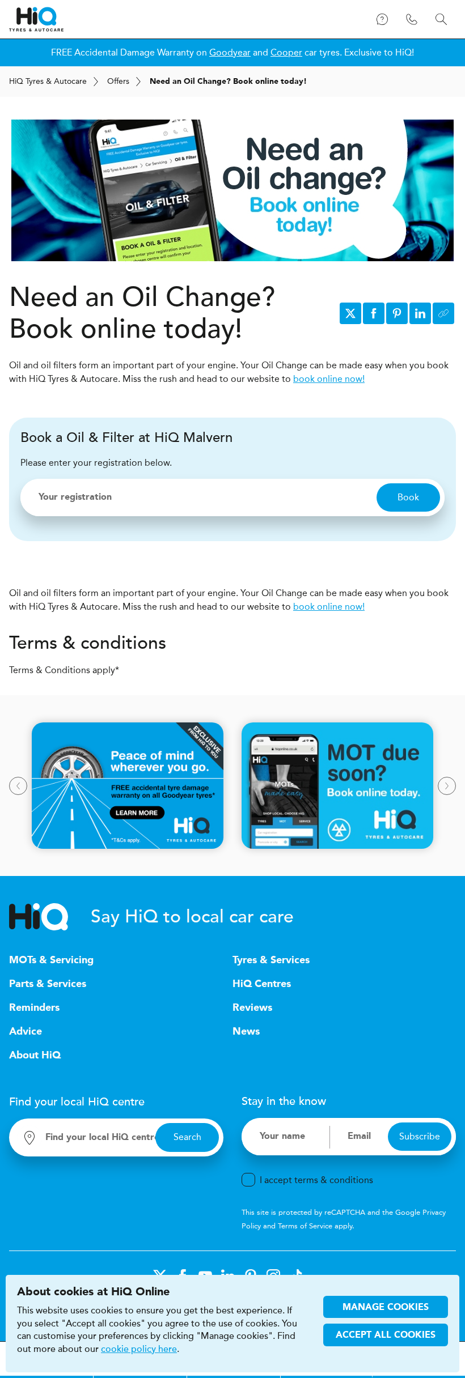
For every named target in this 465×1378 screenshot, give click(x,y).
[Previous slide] (18, 786)
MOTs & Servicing (51, 960)
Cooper (286, 52)
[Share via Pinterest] (397, 313)
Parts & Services (47, 984)
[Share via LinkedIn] (420, 313)
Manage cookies (386, 1307)
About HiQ (35, 1055)
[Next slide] (447, 786)
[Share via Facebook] (373, 313)
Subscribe (419, 1136)
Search (187, 1137)
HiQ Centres (261, 984)
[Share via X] (350, 313)
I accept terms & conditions (316, 1180)
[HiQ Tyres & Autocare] (36, 19)
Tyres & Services (271, 960)
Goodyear (230, 52)
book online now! (329, 378)
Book (408, 497)
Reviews (252, 1008)
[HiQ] (50, 916)
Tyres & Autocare (48, 81)
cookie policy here (139, 1349)
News (246, 1032)
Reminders (34, 1008)
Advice (25, 1032)
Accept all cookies (386, 1335)
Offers (118, 81)
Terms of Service (305, 1226)
